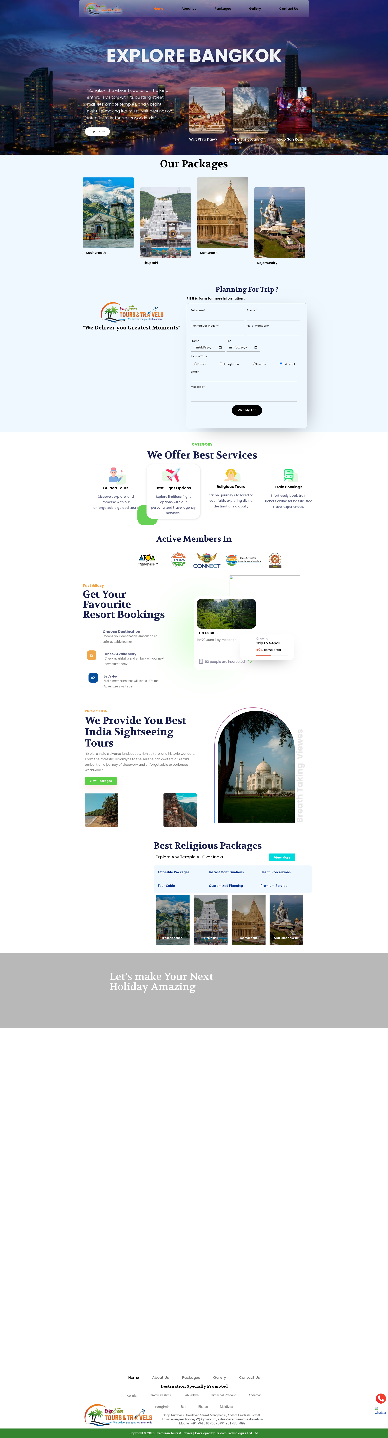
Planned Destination (204, 322)
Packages (223, 8)
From (195, 337)
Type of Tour (199, 353)
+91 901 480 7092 (232, 1423)
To (229, 337)
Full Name (198, 307)
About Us (188, 8)
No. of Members (258, 322)
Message (198, 383)
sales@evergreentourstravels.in (240, 1419)
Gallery (255, 8)
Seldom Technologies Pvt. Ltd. (237, 1433)
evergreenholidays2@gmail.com (193, 1419)
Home (158, 8)
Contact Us (288, 8)
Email (195, 368)
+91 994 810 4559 (204, 1423)
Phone (252, 307)
